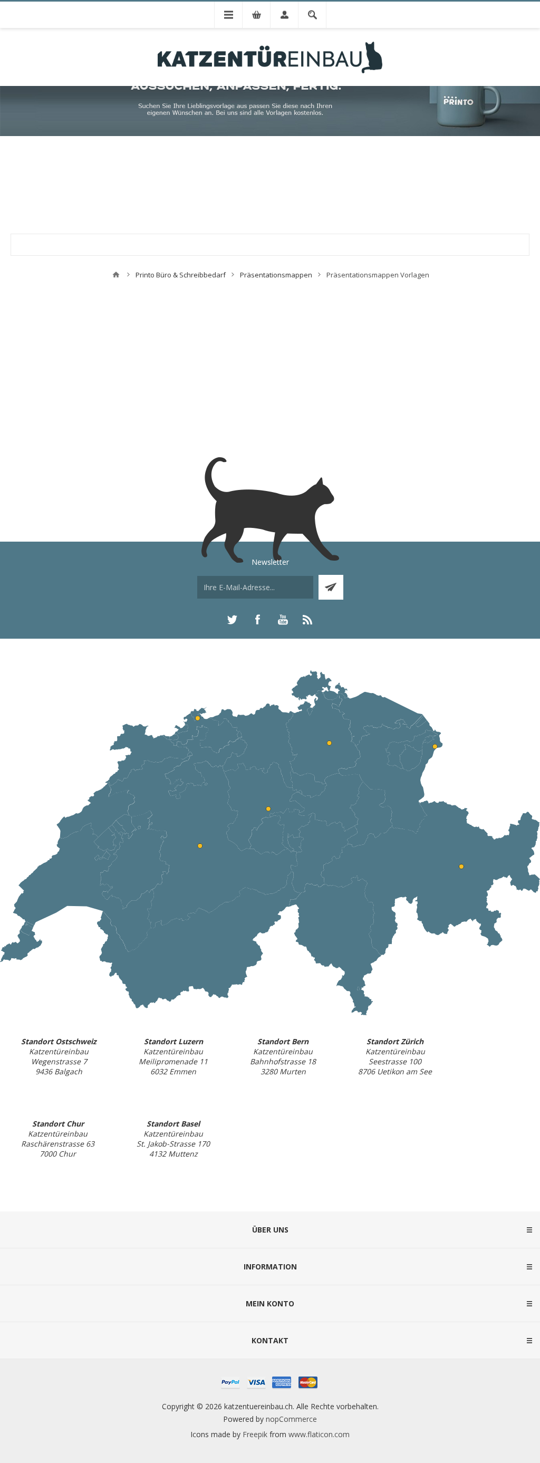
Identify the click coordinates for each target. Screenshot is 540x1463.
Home (116, 274)
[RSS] (308, 619)
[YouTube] (282, 619)
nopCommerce (291, 1419)
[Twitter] (232, 619)
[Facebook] (257, 619)
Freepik (255, 1434)
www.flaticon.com (319, 1434)
